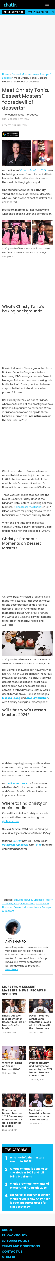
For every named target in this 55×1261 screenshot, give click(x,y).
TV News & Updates (38, 12)
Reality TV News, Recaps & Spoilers (27, 901)
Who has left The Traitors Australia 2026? (27, 1159)
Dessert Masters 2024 (33, 170)
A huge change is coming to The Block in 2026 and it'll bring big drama (29, 1172)
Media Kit (9, 1257)
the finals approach (17, 783)
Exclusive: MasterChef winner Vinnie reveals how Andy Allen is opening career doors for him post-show (30, 1201)
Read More (11, 969)
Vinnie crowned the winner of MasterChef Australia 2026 (29, 1186)
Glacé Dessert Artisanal (27, 507)
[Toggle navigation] (47, 4)
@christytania (10, 821)
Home (5, 74)
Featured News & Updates (28, 900)
